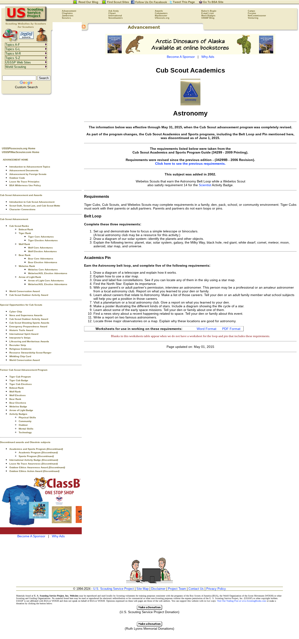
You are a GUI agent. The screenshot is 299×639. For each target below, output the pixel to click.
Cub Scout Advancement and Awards (21, 195)
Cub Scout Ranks (19, 226)
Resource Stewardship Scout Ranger (30, 352)
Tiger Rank (25, 233)
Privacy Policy (216, 588)
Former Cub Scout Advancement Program (23, 370)
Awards (159, 11)
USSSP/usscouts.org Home (18, 148)
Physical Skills (27, 417)
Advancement (69, 11)
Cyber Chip (15, 311)
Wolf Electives (17, 395)
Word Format (206, 329)
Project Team (177, 588)
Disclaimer (158, 588)
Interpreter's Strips (20, 337)
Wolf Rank (24, 244)
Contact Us (196, 588)
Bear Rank (25, 255)
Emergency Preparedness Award (28, 326)
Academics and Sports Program (36, 449)
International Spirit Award (23, 334)
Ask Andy (113, 11)
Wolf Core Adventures (40, 247)
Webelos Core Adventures (43, 269)
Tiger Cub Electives (20, 384)
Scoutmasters (115, 18)
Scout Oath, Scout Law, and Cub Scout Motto (34, 205)
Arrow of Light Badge (21, 410)
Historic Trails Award (21, 330)
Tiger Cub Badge (18, 380)
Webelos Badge (18, 406)
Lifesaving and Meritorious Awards (29, 341)
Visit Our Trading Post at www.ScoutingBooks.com (241, 601)
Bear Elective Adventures (42, 262)
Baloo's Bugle (208, 11)
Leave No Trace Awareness (33, 463)
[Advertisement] (41, 119)
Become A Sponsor (31, 536)
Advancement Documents (24, 170)
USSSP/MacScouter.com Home (20, 152)
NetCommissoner (257, 15)
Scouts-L (66, 18)
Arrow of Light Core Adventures (46, 280)
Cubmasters (161, 13)
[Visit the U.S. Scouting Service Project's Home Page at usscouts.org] (26, 21)
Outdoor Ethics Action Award (34, 471)
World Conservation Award (24, 291)
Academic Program (38, 452)
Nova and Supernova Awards (26, 315)
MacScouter (161, 15)
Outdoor (23, 425)
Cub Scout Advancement (14, 219)
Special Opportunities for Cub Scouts (21, 305)
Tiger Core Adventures (41, 236)
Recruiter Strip (17, 345)
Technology (25, 432)
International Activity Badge (33, 460)
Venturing (253, 18)
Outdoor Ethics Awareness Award (37, 467)
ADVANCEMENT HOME (15, 159)
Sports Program (36, 456)
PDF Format (231, 329)
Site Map (142, 588)
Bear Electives (17, 403)
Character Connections (22, 209)
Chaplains (67, 13)
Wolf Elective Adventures (42, 251)
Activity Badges (18, 414)
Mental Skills (26, 428)
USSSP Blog (207, 18)
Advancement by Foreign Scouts (27, 174)
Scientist (205, 185)
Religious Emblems (20, 349)
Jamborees (67, 15)
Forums (252, 13)
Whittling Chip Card (20, 356)
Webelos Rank (27, 266)
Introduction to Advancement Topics (29, 166)
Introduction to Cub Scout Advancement (31, 202)
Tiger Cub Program (20, 376)
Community (25, 421)
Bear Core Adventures (40, 258)
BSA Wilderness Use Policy (25, 185)
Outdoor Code (17, 178)
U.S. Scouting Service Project (113, 588)
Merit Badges (208, 15)
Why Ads (58, 536)
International (115, 15)
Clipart (112, 13)
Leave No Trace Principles (24, 181)
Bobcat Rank (26, 229)
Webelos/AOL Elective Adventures (47, 273)
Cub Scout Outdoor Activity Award (28, 295)
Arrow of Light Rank (30, 277)
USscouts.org (162, 18)
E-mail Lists (207, 13)
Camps (251, 11)
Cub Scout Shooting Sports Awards (29, 322)
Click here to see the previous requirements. (190, 163)
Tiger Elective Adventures (43, 240)
